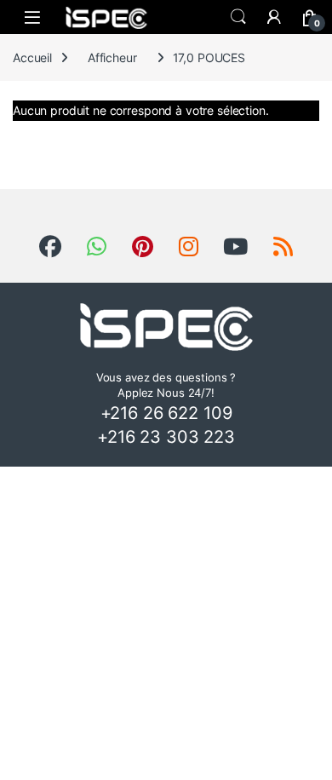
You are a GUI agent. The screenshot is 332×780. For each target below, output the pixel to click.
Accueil (32, 57)
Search (238, 17)
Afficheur (112, 57)
